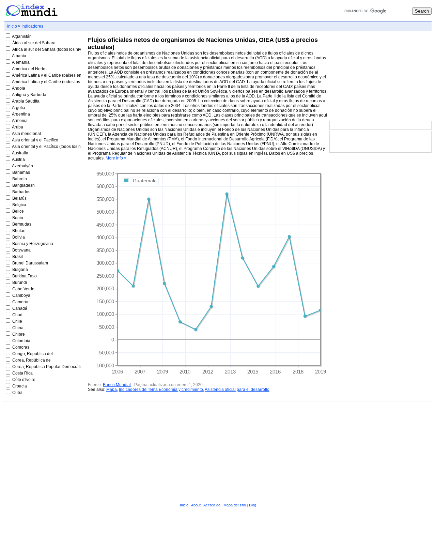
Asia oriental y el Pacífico (35, 140)
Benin (17, 217)
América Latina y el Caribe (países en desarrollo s (58, 75)
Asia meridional (26, 133)
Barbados (21, 191)
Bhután (19, 230)
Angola (18, 88)
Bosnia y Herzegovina (32, 243)
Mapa (111, 389)
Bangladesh (23, 185)
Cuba (17, 392)
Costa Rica (22, 373)
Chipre (18, 334)
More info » (116, 158)
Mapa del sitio (234, 505)
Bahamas (21, 172)
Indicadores (32, 26)
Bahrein (19, 179)
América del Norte (28, 68)
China (18, 327)
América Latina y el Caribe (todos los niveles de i (57, 81)
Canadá (19, 308)
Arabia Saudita (26, 101)
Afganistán (22, 36)
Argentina (21, 114)
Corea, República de (31, 360)
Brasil (17, 256)
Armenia (20, 120)
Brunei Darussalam (30, 263)
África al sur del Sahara (34, 43)
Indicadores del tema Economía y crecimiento (161, 389)
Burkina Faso (24, 276)
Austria (18, 159)
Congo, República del (32, 353)
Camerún (21, 302)
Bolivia (18, 237)
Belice (18, 211)
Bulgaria (20, 269)
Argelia (18, 107)
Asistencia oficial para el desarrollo (237, 389)
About (196, 505)
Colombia (21, 340)
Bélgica (19, 204)
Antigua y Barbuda (29, 94)
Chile (17, 321)
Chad (17, 314)
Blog (252, 505)
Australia (20, 153)
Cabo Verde (23, 289)
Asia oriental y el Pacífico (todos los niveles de (54, 146)
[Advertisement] (380, 76)
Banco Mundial (117, 384)
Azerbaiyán (22, 166)
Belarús (19, 198)
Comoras (20, 347)
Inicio (12, 26)
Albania (19, 56)
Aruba (17, 127)
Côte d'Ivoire (23, 379)
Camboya (21, 295)
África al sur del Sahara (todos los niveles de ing (57, 49)
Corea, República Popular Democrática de (51, 366)
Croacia (19, 386)
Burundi (19, 282)
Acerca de (211, 505)
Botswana (21, 250)
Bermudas (21, 224)
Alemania (21, 62)
